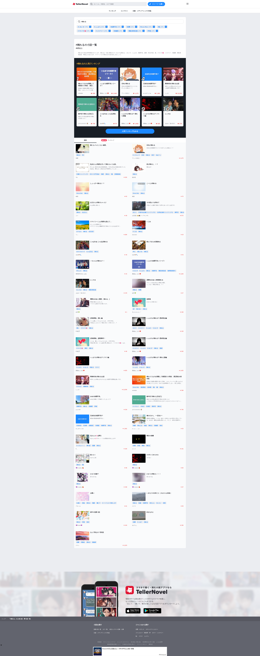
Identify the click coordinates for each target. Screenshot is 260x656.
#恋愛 (130, 27)
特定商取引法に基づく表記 (149, 642)
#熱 (161, 27)
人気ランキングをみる (130, 131)
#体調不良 (115, 27)
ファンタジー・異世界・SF (143, 632)
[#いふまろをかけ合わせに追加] (106, 26)
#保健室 (117, 31)
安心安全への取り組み (136, 642)
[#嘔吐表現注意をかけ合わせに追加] (143, 30)
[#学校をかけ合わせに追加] (157, 30)
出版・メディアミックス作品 (102, 632)
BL (136, 636)
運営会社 (151, 644)
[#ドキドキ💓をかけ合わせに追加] (92, 30)
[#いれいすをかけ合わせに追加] (90, 26)
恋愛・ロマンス (140, 629)
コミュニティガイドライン (123, 642)
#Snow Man (146, 27)
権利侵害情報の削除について (113, 644)
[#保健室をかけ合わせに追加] (124, 30)
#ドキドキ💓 (84, 31)
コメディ (146, 636)
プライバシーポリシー (142, 644)
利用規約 (100, 642)
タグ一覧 (105, 629)
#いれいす (83, 27)
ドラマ (140, 636)
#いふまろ (99, 27)
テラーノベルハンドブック (109, 642)
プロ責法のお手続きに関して (128, 644)
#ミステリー (101, 31)
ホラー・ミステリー (157, 632)
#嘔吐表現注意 (134, 31)
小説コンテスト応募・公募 (116, 629)
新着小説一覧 (97, 629)
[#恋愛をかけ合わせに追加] (136, 26)
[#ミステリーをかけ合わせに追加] (110, 30)
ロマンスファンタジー (152, 629)
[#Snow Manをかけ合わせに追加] (154, 26)
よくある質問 (159, 642)
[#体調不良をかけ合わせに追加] (123, 26)
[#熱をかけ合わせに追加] (166, 26)
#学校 (151, 31)
